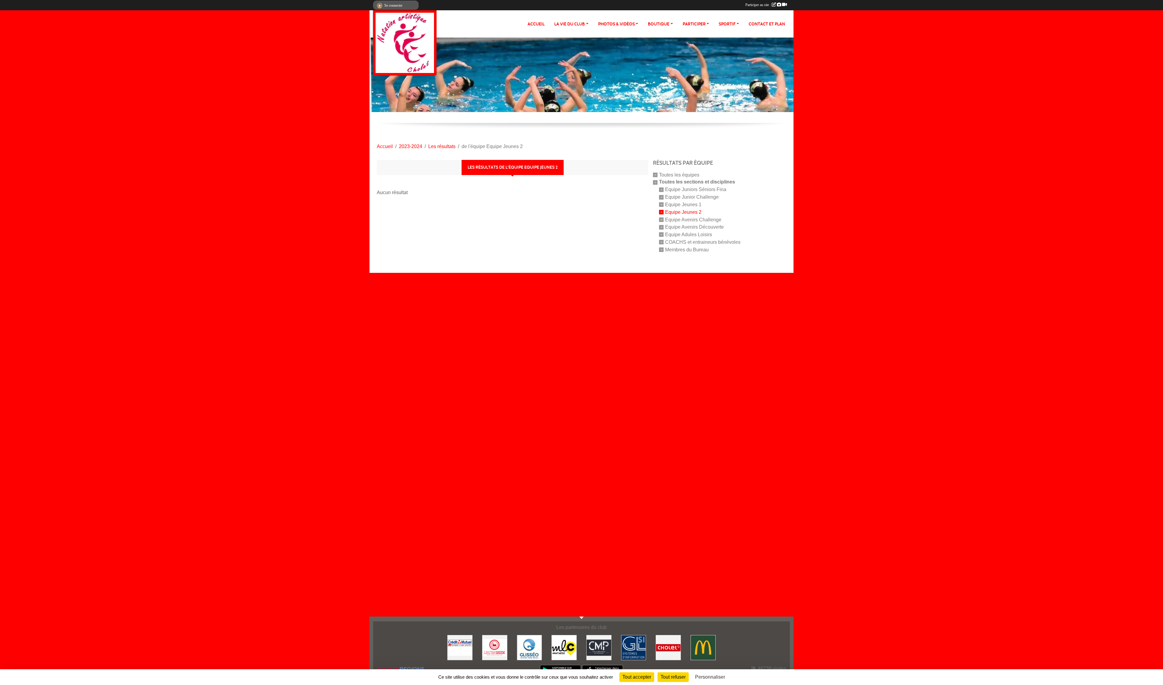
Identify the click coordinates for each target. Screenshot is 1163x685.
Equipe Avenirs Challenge (693, 219)
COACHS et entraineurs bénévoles (703, 242)
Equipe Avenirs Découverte (694, 227)
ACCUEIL (536, 24)
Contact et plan (767, 24)
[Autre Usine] (494, 647)
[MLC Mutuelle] (564, 647)
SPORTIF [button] (727, 24)
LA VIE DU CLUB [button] (569, 24)
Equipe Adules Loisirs (688, 234)
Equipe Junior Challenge (692, 197)
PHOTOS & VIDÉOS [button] (616, 24)
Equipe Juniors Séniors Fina (695, 189)
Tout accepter (636, 677)
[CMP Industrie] (598, 647)
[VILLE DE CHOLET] (668, 647)
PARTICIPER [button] (694, 24)
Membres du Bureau (687, 249)
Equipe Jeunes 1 (683, 204)
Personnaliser (710, 677)
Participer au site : (758, 5)
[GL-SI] (633, 647)
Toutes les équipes (679, 174)
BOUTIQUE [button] (658, 24)
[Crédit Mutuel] (459, 647)
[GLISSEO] (529, 647)
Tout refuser (673, 677)
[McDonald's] (703, 647)
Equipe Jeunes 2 (683, 212)
